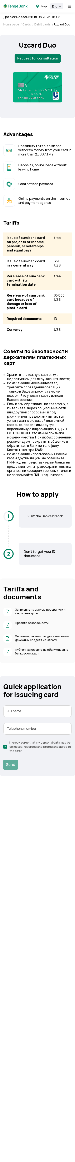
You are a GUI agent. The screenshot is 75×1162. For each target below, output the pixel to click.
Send (10, 764)
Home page (11, 24)
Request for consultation (37, 58)
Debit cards (42, 24)
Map (44, 6)
